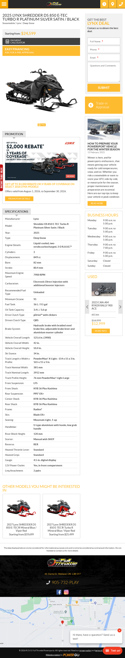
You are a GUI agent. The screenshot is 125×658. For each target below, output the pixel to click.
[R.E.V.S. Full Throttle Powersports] (54, 4)
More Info (101, 331)
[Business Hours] (104, 4)
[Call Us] (121, 4)
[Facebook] (58, 592)
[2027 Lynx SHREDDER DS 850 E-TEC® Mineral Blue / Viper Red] (21, 508)
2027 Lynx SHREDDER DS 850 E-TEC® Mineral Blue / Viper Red (21, 527)
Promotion (14, 134)
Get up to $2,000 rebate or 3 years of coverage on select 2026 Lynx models (39, 185)
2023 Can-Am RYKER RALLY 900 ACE (102, 305)
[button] (87, 307)
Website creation (53, 655)
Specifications (16, 211)
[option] (103, 306)
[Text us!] (112, 651)
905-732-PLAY (65, 582)
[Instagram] (66, 592)
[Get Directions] (113, 4)
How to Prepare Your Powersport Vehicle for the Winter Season (104, 146)
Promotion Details (19, 199)
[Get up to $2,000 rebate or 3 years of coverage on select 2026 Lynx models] (41, 160)
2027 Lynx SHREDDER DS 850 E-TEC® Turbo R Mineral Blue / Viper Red (61, 527)
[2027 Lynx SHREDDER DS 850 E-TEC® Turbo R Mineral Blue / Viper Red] (61, 508)
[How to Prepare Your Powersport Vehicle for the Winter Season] (104, 129)
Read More (97, 203)
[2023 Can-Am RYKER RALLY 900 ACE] (104, 289)
